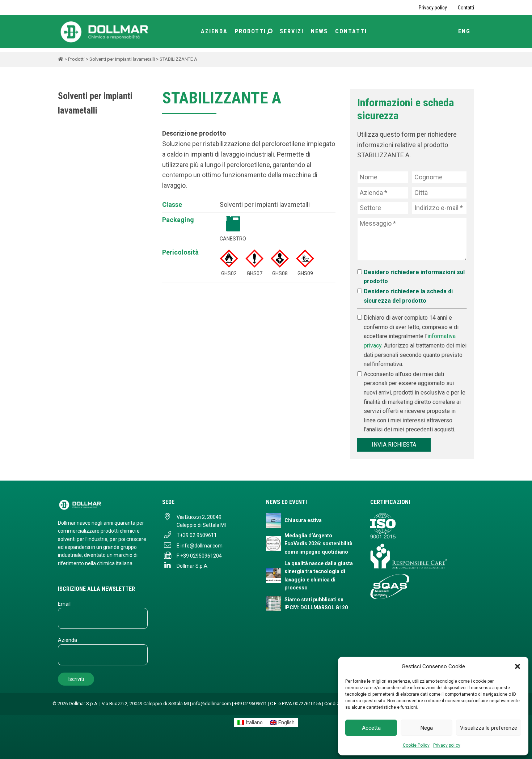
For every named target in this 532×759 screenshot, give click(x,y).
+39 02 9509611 (198, 535)
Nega (427, 728)
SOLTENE (62, 288)
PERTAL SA (63, 256)
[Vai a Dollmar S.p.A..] (60, 59)
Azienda (214, 31)
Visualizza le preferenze (488, 728)
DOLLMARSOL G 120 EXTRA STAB (63, 208)
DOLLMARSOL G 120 (62, 192)
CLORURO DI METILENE (63, 128)
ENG (464, 31)
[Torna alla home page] (105, 31)
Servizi (292, 31)
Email (64, 604)
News (319, 31)
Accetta (371, 728)
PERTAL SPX (62, 272)
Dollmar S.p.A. (192, 566)
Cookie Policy (416, 745)
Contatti (466, 7)
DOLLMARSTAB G (63, 224)
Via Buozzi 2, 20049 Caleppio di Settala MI (201, 521)
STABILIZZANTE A (63, 304)
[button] (517, 666)
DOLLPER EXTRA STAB (63, 240)
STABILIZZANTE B (63, 320)
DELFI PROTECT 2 (63, 176)
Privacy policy (446, 745)
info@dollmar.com (202, 546)
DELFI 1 (63, 144)
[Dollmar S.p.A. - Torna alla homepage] (103, 505)
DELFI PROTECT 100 (63, 160)
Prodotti (250, 31)
